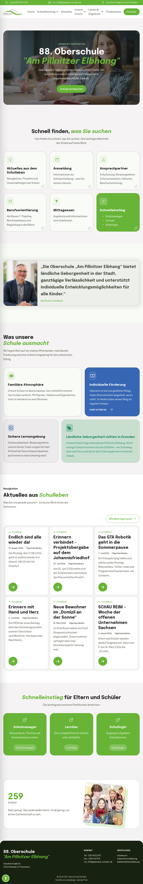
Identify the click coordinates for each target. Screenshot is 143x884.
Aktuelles (66, 11)
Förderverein (113, 11)
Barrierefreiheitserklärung (128, 862)
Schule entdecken (71, 88)
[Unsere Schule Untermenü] (85, 11)
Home (31, 11)
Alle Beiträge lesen (120, 518)
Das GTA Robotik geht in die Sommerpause (114, 542)
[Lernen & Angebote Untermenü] (102, 11)
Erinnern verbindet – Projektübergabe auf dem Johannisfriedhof (71, 547)
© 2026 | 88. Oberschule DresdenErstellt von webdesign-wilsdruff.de (71, 878)
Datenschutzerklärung (127, 858)
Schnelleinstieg (46, 11)
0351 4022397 (94, 855)
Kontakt (131, 11)
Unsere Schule (79, 11)
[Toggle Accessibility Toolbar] (5, 878)
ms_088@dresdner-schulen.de (98, 862)
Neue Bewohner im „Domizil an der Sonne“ (69, 612)
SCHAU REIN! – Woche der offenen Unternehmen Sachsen (112, 617)
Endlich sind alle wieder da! (25, 540)
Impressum (122, 855)
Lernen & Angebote (94, 11)
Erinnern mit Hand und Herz (24, 609)
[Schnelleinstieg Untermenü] (57, 11)
